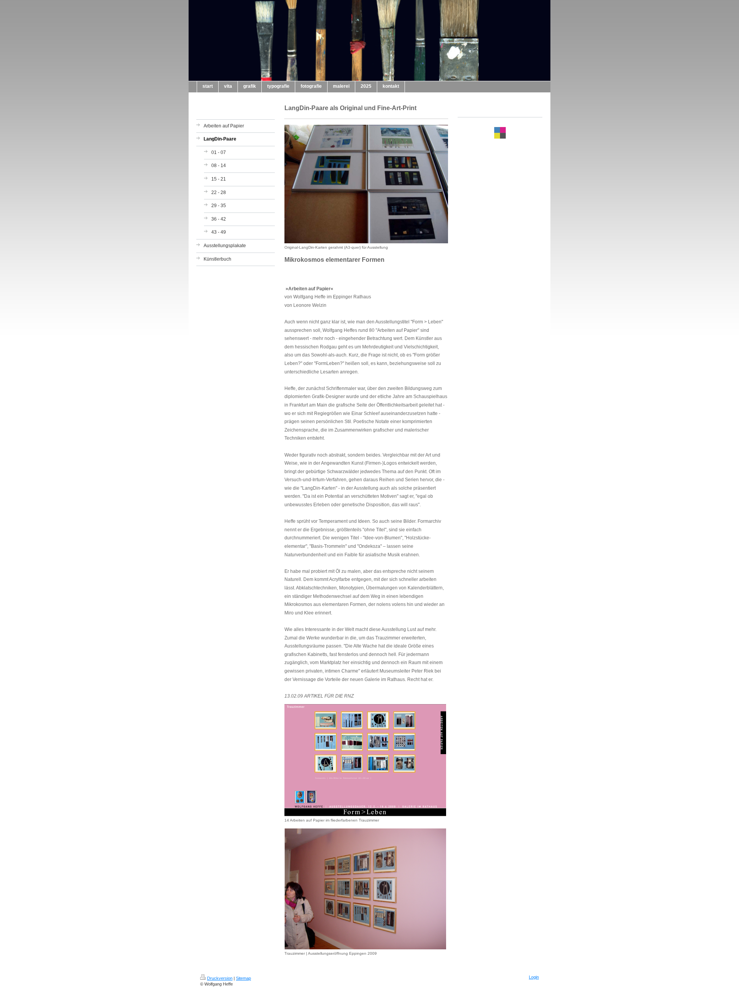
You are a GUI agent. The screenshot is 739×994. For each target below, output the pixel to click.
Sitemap (243, 978)
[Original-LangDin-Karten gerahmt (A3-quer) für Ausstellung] (366, 184)
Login (534, 977)
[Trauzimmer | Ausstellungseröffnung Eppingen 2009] (365, 888)
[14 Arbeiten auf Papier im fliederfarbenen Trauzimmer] (365, 760)
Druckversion (219, 978)
